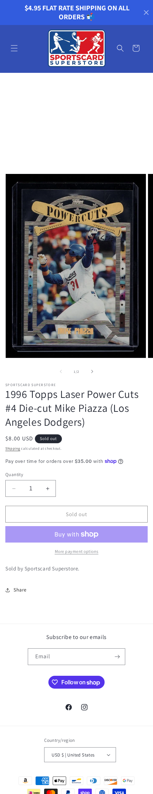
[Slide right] (92, 371)
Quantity (14, 474)
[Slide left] (61, 371)
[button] (14, 48)
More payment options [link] (77, 551)
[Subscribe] (117, 656)
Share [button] (20, 589)
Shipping (12, 448)
